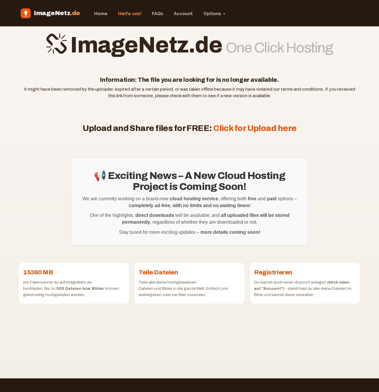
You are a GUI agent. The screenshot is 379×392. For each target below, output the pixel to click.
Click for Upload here (254, 128)
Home (100, 13)
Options (212, 13)
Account (183, 13)
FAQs (157, 13)
